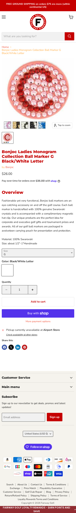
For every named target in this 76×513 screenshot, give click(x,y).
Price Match (30, 488)
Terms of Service (58, 495)
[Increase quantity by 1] (32, 289)
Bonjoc (9, 167)
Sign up (55, 417)
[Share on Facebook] (4, 347)
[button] (38, 509)
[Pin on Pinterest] (24, 347)
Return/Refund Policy (16, 495)
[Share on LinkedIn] (18, 347)
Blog (48, 492)
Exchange (15, 488)
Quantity (6, 282)
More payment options (38, 321)
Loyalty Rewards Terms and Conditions (38, 499)
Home (5, 47)
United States (36, 433)
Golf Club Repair (33, 492)
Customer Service (12, 492)
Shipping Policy (38, 495)
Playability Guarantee (51, 488)
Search (9, 484)
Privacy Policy (62, 492)
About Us (22, 484)
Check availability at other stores (21, 335)
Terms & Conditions (56, 484)
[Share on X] (11, 347)
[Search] (69, 36)
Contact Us (36, 484)
